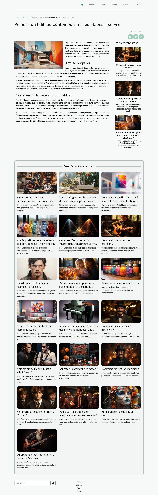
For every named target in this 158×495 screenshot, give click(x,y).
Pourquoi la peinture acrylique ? (120, 283)
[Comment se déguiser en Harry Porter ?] (128, 88)
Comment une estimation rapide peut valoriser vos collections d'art (120, 201)
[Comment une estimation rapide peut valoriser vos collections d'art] (121, 183)
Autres (125, 4)
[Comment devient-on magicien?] (121, 354)
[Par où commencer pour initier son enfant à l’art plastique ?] (128, 122)
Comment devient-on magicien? (120, 368)
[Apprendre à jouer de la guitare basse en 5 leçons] (37, 440)
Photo (114, 4)
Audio (91, 4)
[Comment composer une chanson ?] (128, 54)
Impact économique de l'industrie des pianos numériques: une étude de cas (79, 329)
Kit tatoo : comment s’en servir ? (78, 368)
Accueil (17, 17)
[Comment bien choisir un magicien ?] (121, 311)
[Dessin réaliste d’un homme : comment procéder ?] (37, 269)
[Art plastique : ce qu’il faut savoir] (121, 397)
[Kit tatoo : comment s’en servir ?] (79, 354)
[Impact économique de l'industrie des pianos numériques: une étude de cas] (79, 311)
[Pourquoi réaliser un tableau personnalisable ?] (37, 311)
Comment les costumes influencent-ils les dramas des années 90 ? (35, 201)
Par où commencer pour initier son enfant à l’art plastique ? (128, 135)
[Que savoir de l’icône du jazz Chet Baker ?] (37, 354)
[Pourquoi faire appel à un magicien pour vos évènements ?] (79, 397)
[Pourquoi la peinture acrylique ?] (121, 269)
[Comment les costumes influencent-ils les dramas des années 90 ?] (37, 183)
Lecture (103, 4)
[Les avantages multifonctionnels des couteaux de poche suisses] (79, 183)
